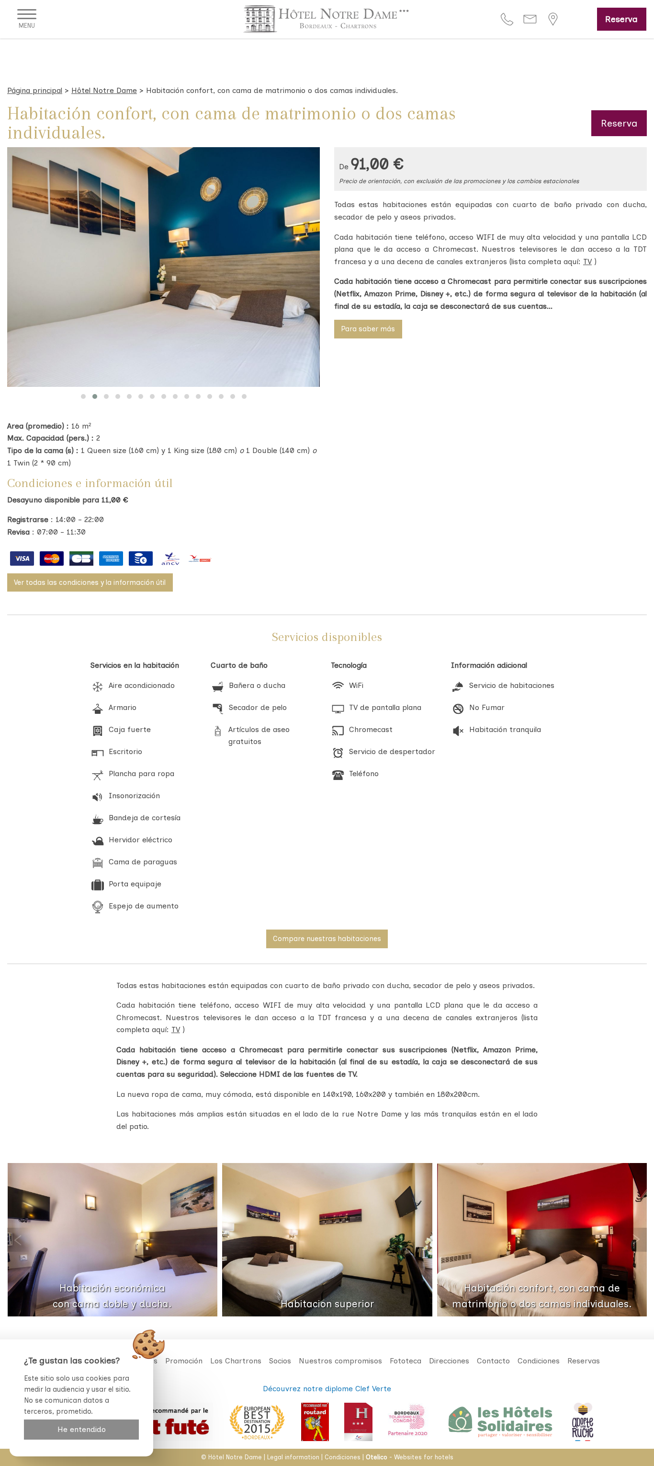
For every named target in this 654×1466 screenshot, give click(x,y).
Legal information (293, 1457)
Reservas (583, 1360)
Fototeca (405, 1360)
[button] (83, 396)
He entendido (81, 1429)
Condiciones (539, 1360)
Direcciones (449, 1360)
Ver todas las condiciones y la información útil (90, 582)
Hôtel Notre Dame (104, 90)
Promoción (184, 1360)
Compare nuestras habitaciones (327, 938)
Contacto (493, 1360)
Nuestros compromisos (340, 1360)
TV (587, 261)
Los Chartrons (235, 1360)
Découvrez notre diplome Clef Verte (327, 1388)
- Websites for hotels (409, 1457)
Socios (280, 1360)
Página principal (34, 90)
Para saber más (368, 329)
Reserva (621, 19)
